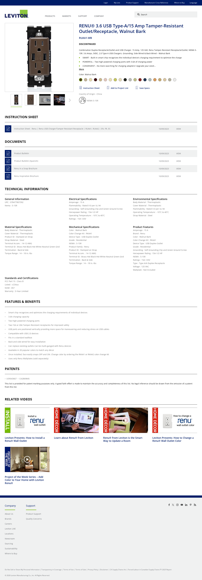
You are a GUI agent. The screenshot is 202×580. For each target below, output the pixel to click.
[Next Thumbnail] (69, 100)
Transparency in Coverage (51, 569)
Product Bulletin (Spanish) (26, 161)
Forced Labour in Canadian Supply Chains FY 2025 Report (149, 569)
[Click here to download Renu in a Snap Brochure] (8, 168)
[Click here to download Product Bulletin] (8, 153)
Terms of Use (68, 569)
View (178, 129)
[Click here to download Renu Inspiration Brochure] (8, 176)
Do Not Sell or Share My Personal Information (22, 569)
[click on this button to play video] (45, 99)
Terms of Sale (80, 569)
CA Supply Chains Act (118, 569)
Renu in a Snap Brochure (25, 168)
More (81, 69)
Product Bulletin (21, 153)
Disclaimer (104, 569)
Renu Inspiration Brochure (26, 176)
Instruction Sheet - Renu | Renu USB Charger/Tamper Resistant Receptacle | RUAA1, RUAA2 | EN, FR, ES (62, 128)
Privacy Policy (93, 569)
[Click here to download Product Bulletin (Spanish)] (8, 161)
